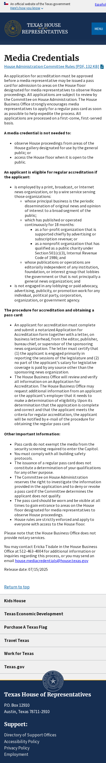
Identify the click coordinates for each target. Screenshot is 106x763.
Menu (99, 28)
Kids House (15, 601)
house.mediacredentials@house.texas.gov (51, 560)
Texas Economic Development (33, 614)
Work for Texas (19, 653)
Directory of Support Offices (30, 735)
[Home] (36, 43)
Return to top (17, 587)
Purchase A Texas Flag (25, 627)
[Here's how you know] (53, 6)
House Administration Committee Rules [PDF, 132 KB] (51, 66)
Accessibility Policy (21, 741)
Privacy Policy (17, 748)
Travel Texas (16, 640)
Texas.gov (14, 667)
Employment (16, 754)
